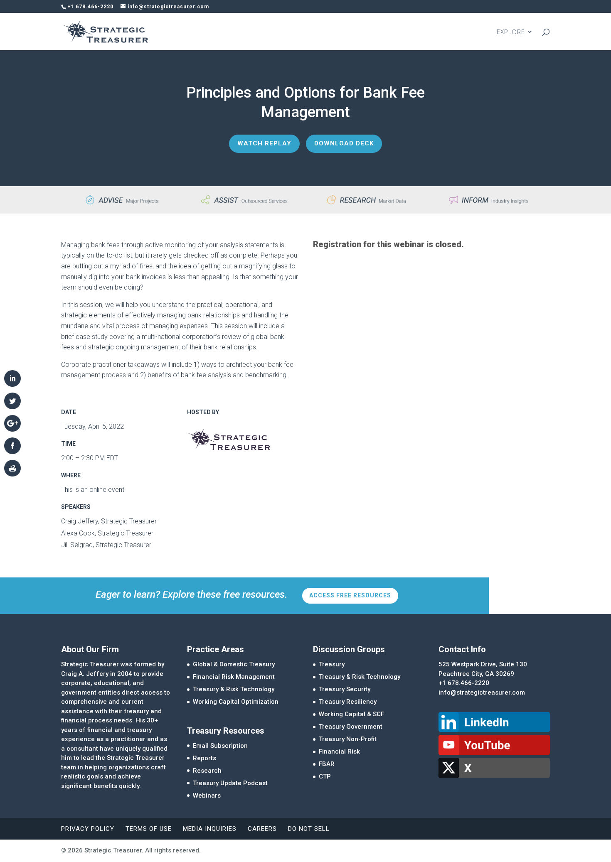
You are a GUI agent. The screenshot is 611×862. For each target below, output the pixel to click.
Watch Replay (264, 143)
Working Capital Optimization (235, 701)
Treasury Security (344, 689)
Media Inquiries (210, 829)
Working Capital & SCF (351, 714)
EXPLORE (511, 32)
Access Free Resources (350, 595)
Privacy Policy (87, 829)
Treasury (332, 664)
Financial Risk (339, 751)
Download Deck (344, 143)
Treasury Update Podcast (230, 783)
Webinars (207, 795)
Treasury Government (350, 726)
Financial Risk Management (234, 676)
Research (207, 770)
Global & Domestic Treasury (234, 664)
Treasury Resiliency (348, 701)
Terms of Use (149, 829)
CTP (325, 776)
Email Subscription (220, 745)
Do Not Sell (309, 829)
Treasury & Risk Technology (233, 689)
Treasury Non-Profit (348, 739)
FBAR (327, 764)
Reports (204, 758)
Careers (262, 829)
